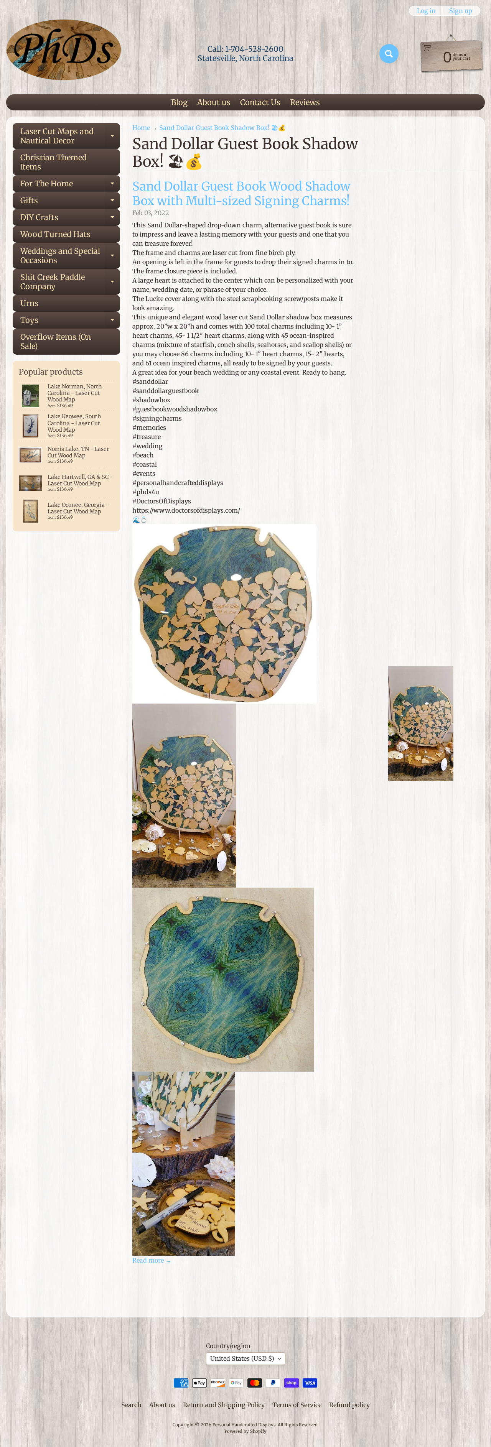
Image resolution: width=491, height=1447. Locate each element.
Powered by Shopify (245, 1431)
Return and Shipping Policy (224, 1405)
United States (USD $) (242, 1358)
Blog (179, 102)
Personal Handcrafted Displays (244, 1424)
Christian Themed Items (53, 162)
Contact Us (260, 102)
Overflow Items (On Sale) (55, 341)
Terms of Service (296, 1405)
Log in (426, 11)
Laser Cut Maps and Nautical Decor (70, 136)
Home (141, 128)
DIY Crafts (70, 219)
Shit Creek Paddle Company (70, 282)
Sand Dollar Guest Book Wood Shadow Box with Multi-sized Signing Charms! (241, 194)
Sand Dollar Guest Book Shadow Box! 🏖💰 (222, 128)
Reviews (305, 102)
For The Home (70, 185)
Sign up (460, 11)
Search (131, 1405)
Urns (29, 303)
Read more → (151, 1260)
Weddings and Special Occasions (70, 256)
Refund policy (349, 1405)
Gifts (70, 202)
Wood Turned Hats (55, 234)
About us (214, 102)
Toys (70, 322)
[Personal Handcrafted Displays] (63, 53)
